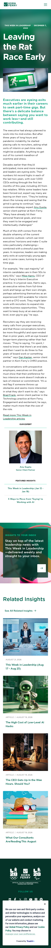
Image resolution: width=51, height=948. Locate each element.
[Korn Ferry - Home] (10, 4)
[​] (41, 568)
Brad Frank (9, 395)
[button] (45, 4)
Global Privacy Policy (19, 926)
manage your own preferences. (20, 934)
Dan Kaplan (25, 357)
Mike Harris (28, 275)
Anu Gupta (40, 207)
